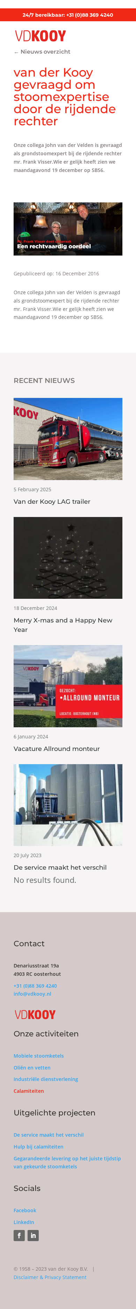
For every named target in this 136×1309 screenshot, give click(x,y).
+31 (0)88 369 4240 (35, 985)
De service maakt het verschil (49, 1134)
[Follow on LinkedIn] (33, 1235)
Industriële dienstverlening (46, 1079)
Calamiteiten (29, 1091)
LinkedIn (24, 1222)
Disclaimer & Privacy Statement (50, 1277)
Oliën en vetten (32, 1067)
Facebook (25, 1210)
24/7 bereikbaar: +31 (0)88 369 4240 (68, 15)
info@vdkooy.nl (32, 993)
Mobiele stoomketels (39, 1055)
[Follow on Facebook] (19, 1235)
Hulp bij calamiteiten (38, 1146)
